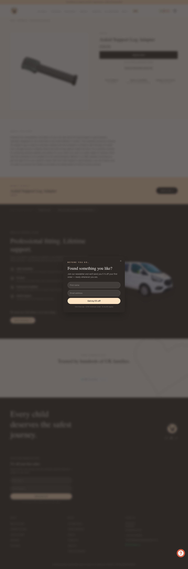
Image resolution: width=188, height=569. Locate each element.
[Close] (121, 261)
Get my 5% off (94, 301)
